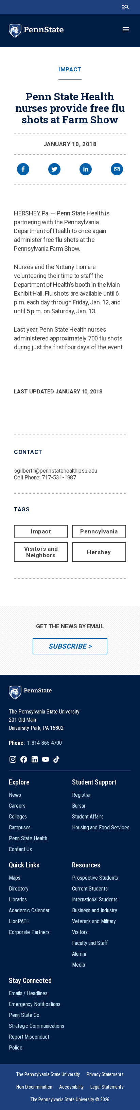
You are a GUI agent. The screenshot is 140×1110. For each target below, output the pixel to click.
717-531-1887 (59, 477)
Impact (69, 69)
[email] (117, 170)
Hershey (99, 552)
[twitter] (54, 170)
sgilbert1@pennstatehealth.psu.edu (55, 471)
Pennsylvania (99, 531)
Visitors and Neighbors (41, 552)
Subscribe (67, 646)
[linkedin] (86, 170)
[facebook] (23, 170)
